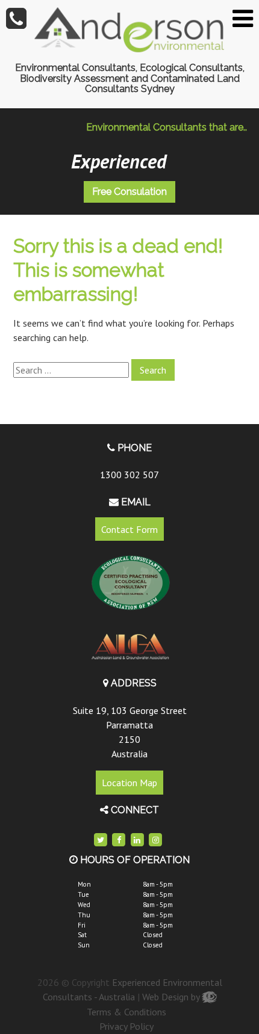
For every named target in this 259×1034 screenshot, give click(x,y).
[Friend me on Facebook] (119, 840)
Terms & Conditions (126, 1012)
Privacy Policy (126, 1026)
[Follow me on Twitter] (100, 840)
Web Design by (172, 997)
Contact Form (129, 529)
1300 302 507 (129, 475)
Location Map (129, 783)
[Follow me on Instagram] (155, 840)
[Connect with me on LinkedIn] (137, 840)
